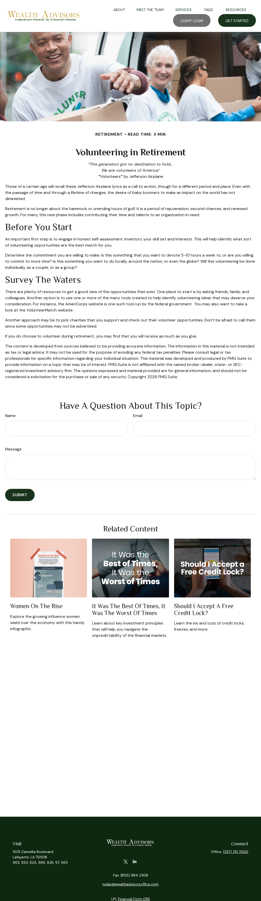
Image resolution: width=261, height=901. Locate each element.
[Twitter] (125, 861)
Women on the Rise (36, 606)
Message (13, 449)
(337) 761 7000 (235, 851)
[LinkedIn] (134, 861)
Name (10, 415)
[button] (119, 9)
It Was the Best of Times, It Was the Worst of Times (128, 609)
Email (137, 415)
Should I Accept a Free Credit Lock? (203, 609)
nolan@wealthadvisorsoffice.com (130, 884)
